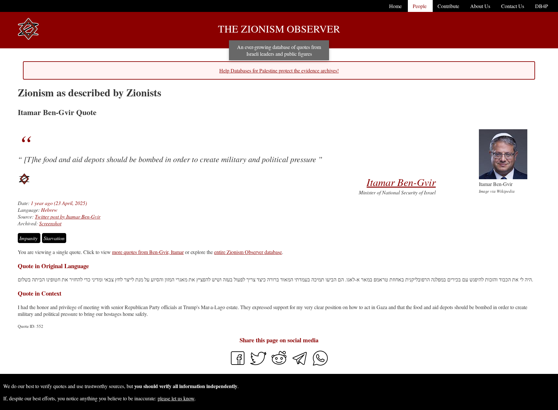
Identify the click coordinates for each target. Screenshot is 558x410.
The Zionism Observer (279, 28)
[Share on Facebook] (238, 364)
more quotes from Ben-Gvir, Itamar (148, 252)
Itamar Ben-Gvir (401, 182)
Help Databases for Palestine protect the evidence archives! (279, 70)
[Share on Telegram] (300, 364)
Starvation (54, 238)
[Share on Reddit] (279, 364)
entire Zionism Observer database (248, 252)
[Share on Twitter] (259, 364)
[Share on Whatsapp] (320, 364)
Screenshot (50, 223)
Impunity (29, 238)
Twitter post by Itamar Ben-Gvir (67, 216)
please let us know (176, 398)
